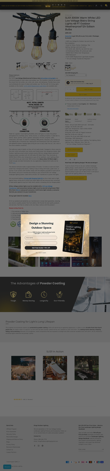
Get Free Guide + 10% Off (41, 248)
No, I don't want (41, 253)
